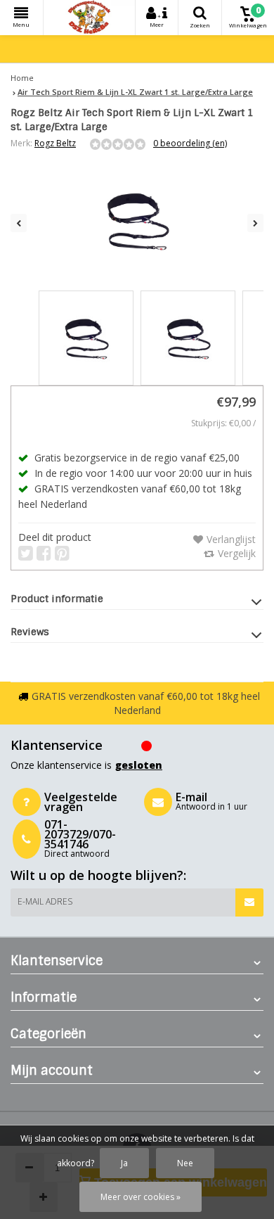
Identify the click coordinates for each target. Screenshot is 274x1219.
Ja (124, 1163)
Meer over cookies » (140, 1197)
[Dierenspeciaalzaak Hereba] (89, 17)
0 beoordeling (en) (190, 143)
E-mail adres (45, 901)
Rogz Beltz (55, 143)
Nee (185, 1163)
